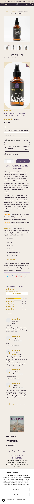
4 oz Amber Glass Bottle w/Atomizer (16, 130)
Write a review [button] (17, 293)
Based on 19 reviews (12, 291)
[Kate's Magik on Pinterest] (18, 451)
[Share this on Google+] (21, 276)
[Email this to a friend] (25, 276)
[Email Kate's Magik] (24, 451)
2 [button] (13, 404)
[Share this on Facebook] (12, 276)
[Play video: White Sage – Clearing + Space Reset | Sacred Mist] (17, 85)
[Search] (27, 4)
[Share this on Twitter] (8, 276)
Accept (16, 489)
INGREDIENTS (8, 228)
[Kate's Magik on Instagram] (21, 451)
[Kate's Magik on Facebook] (12, 451)
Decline (16, 494)
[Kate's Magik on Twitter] (9, 451)
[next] (28, 29)
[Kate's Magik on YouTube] (15, 451)
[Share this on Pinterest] (17, 276)
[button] (8, 119)
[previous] (5, 29)
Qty (5, 157)
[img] (16, 319)
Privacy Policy (25, 484)
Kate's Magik (8, 110)
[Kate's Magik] (17, 4)
